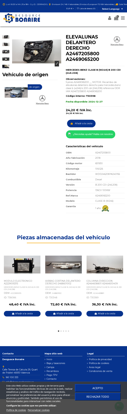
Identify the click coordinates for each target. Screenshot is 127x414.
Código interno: (75, 95)
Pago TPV (51, 375)
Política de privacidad (100, 359)
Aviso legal (94, 367)
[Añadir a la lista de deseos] (39, 255)
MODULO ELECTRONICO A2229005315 (18, 282)
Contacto (51, 379)
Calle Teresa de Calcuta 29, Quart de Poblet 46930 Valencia (20, 371)
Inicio (49, 359)
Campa (50, 367)
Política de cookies (99, 363)
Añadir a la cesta (83, 123)
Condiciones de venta (100, 371)
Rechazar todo (97, 396)
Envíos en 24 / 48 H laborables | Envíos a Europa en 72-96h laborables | (83, 4)
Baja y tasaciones (55, 363)
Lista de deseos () (87, 8)
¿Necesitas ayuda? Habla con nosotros (93, 134)
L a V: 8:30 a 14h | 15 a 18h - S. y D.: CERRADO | (27, 4)
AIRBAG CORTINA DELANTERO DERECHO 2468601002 (63, 282)
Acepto (97, 388)
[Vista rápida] (39, 261)
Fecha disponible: (77, 101)
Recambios (52, 371)
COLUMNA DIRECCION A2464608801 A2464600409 (102, 282)
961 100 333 (12, 377)
